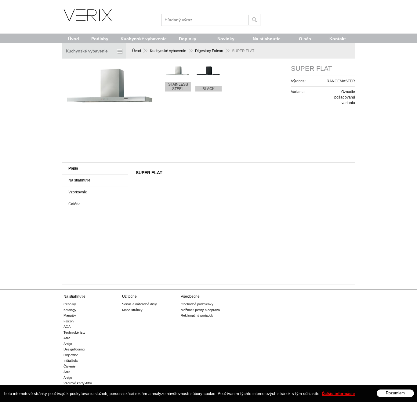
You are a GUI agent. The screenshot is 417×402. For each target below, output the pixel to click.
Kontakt (337, 38)
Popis (73, 168)
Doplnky (187, 38)
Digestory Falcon (209, 51)
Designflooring (74, 349)
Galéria (74, 204)
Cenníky (69, 304)
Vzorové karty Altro (77, 383)
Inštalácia (70, 360)
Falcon (68, 321)
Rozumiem (395, 393)
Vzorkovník (77, 192)
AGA (67, 326)
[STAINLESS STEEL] (178, 71)
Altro (66, 338)
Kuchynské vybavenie (168, 51)
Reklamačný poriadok (197, 315)
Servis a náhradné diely (139, 304)
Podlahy (99, 38)
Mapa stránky (132, 310)
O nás (305, 38)
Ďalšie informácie (338, 393)
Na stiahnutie (79, 180)
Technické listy (74, 332)
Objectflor (70, 355)
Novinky (225, 38)
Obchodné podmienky (197, 304)
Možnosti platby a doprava (200, 310)
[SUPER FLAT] (111, 105)
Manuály (69, 315)
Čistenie (69, 366)
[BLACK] (208, 71)
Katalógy (69, 310)
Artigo (67, 344)
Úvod (136, 51)
